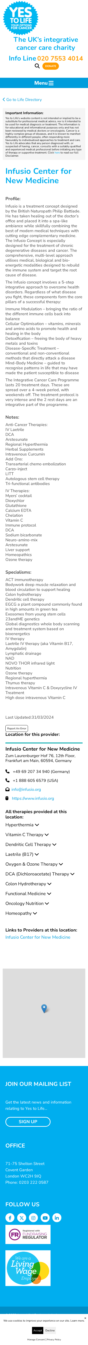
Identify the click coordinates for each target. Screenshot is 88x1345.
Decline (50, 1330)
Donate (50, 66)
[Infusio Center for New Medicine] (44, 1008)
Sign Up (28, 1122)
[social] (10, 1218)
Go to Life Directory (23, 99)
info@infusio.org (26, 789)
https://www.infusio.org (33, 798)
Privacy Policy (54, 1339)
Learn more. (77, 1320)
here (57, 152)
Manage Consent (36, 1339)
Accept (37, 1330)
